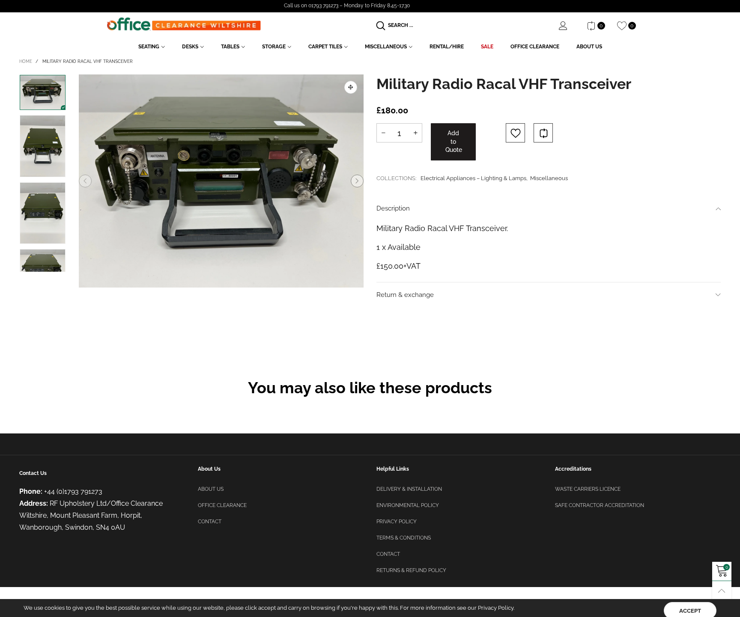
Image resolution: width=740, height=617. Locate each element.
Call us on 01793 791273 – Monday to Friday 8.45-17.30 (347, 6)
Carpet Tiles (325, 47)
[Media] (350, 87)
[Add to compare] (543, 132)
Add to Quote (453, 141)
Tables (230, 47)
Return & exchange (405, 295)
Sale (487, 47)
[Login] (569, 26)
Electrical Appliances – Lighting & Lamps (473, 178)
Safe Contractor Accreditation (599, 505)
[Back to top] (721, 590)
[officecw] (184, 24)
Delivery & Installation (409, 489)
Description (393, 208)
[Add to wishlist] (515, 132)
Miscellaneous (386, 47)
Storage (274, 47)
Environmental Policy (407, 505)
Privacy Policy (396, 522)
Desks (190, 47)
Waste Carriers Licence (588, 489)
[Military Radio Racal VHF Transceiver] (221, 181)
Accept (690, 604)
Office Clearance (534, 47)
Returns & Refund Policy (411, 570)
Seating (148, 47)
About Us (589, 47)
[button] (85, 181)
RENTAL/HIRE (447, 47)
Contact (209, 522)
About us (211, 489)
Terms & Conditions (403, 538)
